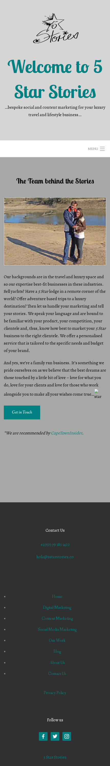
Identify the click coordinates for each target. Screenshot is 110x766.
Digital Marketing (57, 607)
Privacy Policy (55, 693)
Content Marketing (57, 618)
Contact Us (57, 673)
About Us (57, 662)
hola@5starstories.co (55, 557)
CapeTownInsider (66, 433)
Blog (57, 651)
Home (57, 596)
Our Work (57, 640)
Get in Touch (22, 412)
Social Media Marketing (57, 629)
